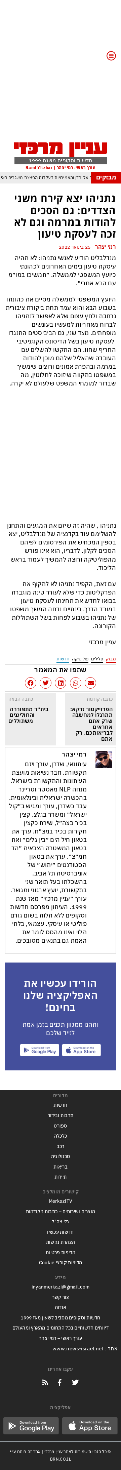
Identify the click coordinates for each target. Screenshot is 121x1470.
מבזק (111, 659)
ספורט (60, 1126)
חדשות (62, 659)
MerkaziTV (61, 1201)
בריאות (60, 1167)
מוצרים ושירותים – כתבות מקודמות (60, 1212)
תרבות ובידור (60, 1115)
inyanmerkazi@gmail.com (60, 1287)
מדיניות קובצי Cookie (60, 1263)
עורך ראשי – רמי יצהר (60, 1338)
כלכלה (60, 1136)
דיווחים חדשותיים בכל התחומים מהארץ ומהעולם (60, 1328)
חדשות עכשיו (60, 1232)
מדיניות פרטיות (60, 1253)
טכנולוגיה (60, 1156)
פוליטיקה (80, 659)
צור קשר (60, 1297)
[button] (90, 683)
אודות (60, 1307)
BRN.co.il (60, 1459)
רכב (61, 1146)
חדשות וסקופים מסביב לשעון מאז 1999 (60, 1318)
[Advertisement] (60, 74)
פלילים (97, 659)
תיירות (60, 1177)
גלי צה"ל (60, 1222)
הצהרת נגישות (60, 1242)
